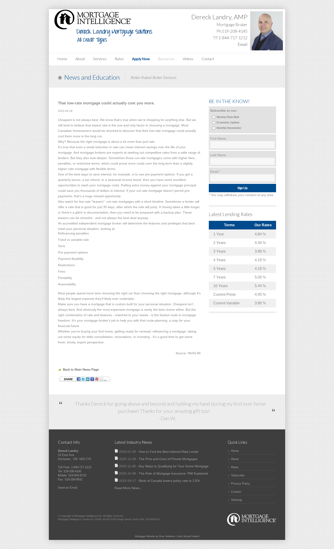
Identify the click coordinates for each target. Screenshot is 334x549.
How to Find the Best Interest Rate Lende (168, 451)
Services (100, 59)
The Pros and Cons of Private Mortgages (168, 459)
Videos (188, 59)
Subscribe (237, 475)
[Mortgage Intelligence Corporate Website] (251, 526)
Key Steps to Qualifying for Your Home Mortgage (174, 466)
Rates (119, 59)
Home (62, 59)
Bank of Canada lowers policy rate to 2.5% (169, 481)
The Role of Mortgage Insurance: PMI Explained (173, 473)
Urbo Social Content (188, 536)
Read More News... (128, 488)
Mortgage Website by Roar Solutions (155, 536)
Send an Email (67, 487)
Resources (166, 59)
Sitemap (236, 500)
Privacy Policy (240, 483)
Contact (208, 59)
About (80, 59)
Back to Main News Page (81, 369)
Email (242, 44)
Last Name (218, 155)
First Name (218, 138)
